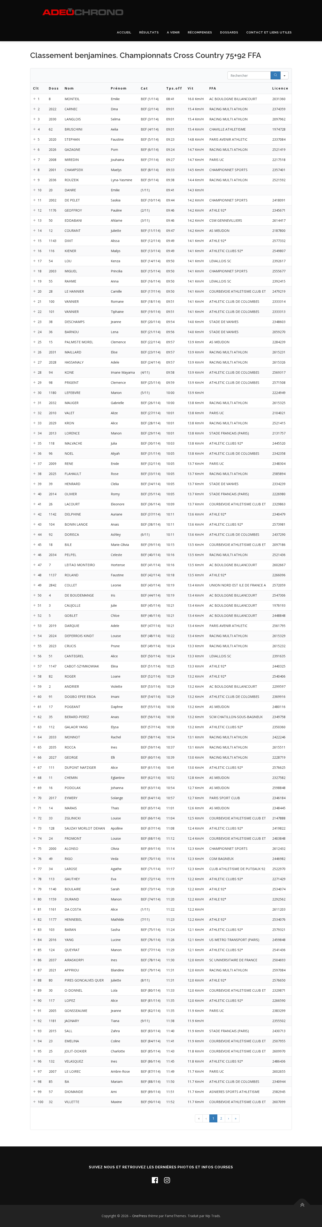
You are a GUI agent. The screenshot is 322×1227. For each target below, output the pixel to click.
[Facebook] (155, 1180)
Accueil (124, 32)
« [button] (199, 1118)
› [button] (228, 1118)
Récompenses (200, 32)
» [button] (235, 1118)
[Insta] (167, 1180)
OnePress (139, 1216)
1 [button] (213, 1118)
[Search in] (285, 75)
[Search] (276, 75)
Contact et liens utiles (269, 32)
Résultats (149, 32)
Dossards (229, 32)
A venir (173, 32)
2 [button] (221, 1118)
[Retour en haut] (302, 1205)
